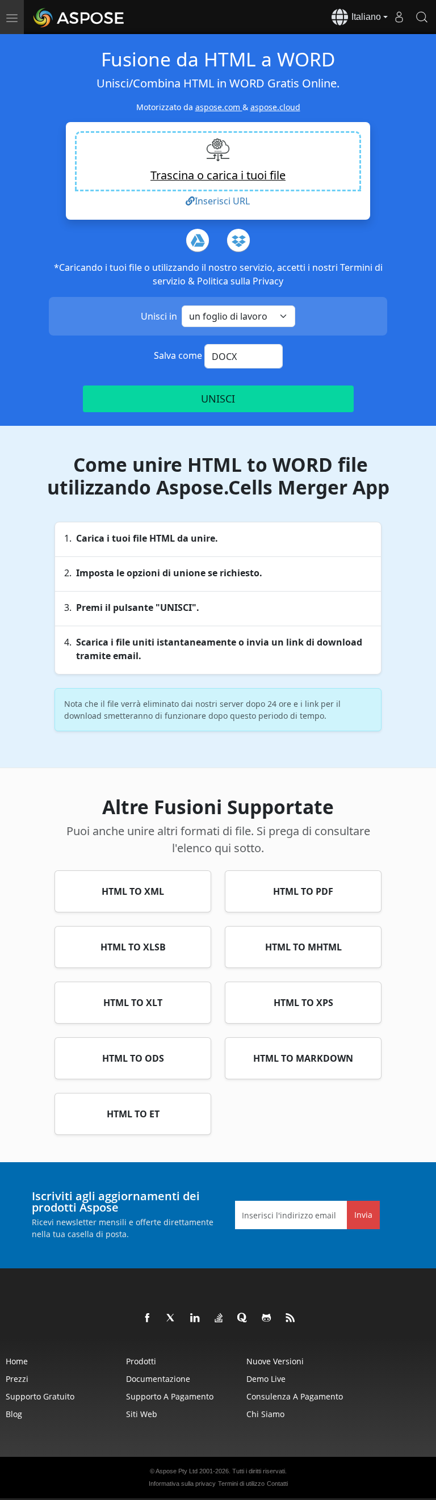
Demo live (266, 1378)
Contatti (277, 1483)
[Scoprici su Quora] (243, 1318)
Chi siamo (265, 1414)
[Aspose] (79, 17)
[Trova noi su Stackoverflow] (219, 1318)
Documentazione (158, 1378)
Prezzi (17, 1378)
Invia (363, 1214)
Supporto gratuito (40, 1396)
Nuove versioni (275, 1361)
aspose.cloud (275, 107)
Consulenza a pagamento (294, 1396)
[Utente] (399, 17)
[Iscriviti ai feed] (290, 1318)
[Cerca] (422, 17)
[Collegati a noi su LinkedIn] (195, 1318)
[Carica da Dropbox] (238, 240)
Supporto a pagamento (169, 1396)
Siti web (141, 1414)
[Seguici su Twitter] (171, 1318)
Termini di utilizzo (241, 1483)
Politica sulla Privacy (240, 281)
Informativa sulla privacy (182, 1483)
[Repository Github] (266, 1318)
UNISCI (218, 398)
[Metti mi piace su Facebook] (147, 1318)
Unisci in (159, 316)
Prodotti (141, 1361)
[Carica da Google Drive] (197, 240)
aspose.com (218, 107)
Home (17, 1361)
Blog (14, 1414)
